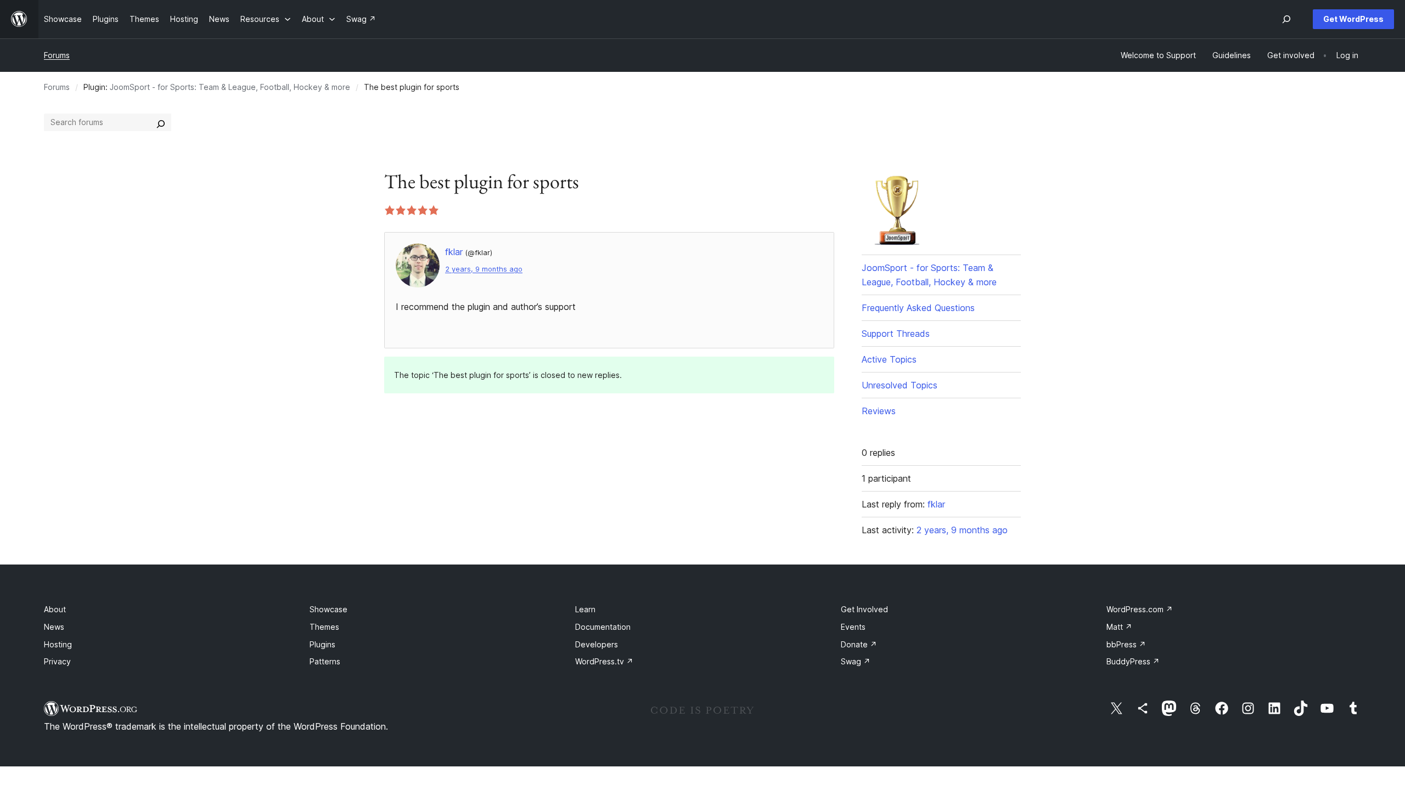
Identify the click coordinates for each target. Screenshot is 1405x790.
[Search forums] (160, 122)
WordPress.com (1139, 609)
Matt (1119, 626)
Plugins (322, 644)
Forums (57, 55)
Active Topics (889, 359)
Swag (855, 661)
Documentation (603, 626)
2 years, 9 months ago (483, 269)
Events (853, 626)
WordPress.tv (604, 661)
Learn (585, 609)
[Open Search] (1286, 19)
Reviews (879, 410)
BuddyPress (1133, 661)
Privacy (57, 661)
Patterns (325, 661)
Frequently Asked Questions (918, 307)
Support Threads (896, 333)
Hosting (58, 644)
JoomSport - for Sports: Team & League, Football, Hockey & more (230, 87)
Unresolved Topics (899, 385)
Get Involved (864, 609)
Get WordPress (1353, 19)
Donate (859, 644)
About (55, 609)
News (54, 626)
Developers (596, 644)
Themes (324, 626)
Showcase (328, 609)
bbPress (1126, 644)
